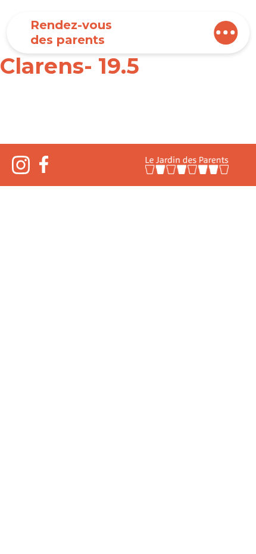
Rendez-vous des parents (71, 32)
